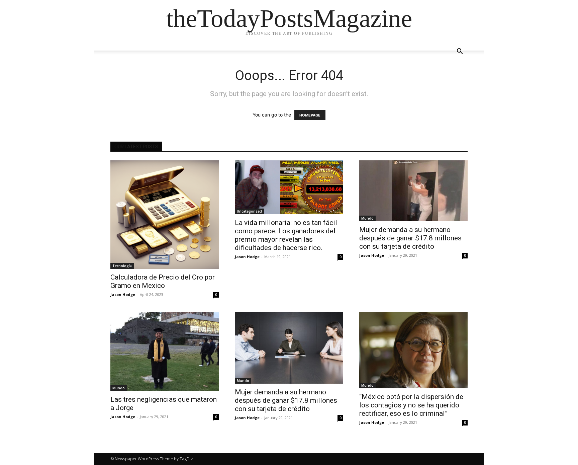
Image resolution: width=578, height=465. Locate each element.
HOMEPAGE (309, 115)
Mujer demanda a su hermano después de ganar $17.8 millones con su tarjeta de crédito (410, 238)
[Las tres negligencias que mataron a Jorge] (164, 351)
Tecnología (122, 265)
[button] (460, 52)
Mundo (367, 218)
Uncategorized (249, 211)
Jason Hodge (122, 294)
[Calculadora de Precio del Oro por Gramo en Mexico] (164, 214)
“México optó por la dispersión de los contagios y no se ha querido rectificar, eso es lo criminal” (411, 405)
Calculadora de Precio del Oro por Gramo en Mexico (162, 281)
